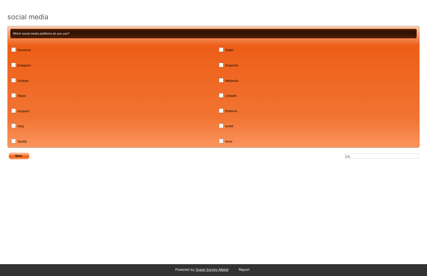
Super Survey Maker (212, 269)
